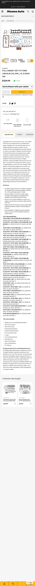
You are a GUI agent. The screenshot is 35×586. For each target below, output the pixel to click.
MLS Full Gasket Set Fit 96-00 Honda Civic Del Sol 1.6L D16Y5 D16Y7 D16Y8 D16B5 (25, 401)
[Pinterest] (15, 103)
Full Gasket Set (14, 114)
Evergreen (5, 68)
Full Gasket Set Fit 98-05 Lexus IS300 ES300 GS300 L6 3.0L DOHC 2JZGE (9, 401)
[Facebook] (10, 103)
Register (22, 6)
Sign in (18, 6)
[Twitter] (12, 103)
